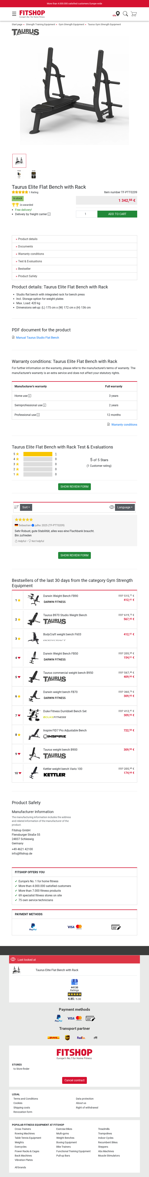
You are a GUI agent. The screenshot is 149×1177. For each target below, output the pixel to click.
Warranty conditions (31, 254)
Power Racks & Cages (27, 1151)
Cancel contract (74, 1080)
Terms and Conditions (25, 1098)
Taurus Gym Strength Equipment (104, 24)
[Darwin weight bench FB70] (34, 695)
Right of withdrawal (87, 1107)
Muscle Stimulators (109, 1155)
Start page (17, 24)
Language (123, 507)
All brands (20, 1167)
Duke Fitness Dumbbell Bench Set (64, 711)
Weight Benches (65, 1137)
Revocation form (22, 1112)
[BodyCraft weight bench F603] (34, 638)
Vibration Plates (24, 1160)
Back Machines (23, 1155)
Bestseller (24, 268)
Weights (19, 1142)
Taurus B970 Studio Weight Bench (65, 615)
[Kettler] (54, 775)
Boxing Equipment (66, 1142)
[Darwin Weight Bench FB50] (34, 657)
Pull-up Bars (63, 1155)
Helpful (21, 541)
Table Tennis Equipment (28, 1137)
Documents (25, 246)
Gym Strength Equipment (71, 24)
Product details (27, 239)
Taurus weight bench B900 (60, 749)
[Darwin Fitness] (54, 602)
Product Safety (27, 276)
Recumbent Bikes (108, 1142)
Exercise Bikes (64, 1129)
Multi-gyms (62, 1133)
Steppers (103, 1146)
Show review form (74, 486)
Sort (25, 507)
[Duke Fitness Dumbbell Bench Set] (34, 715)
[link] (33, 927)
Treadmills (104, 1129)
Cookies (17, 1103)
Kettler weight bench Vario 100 (62, 769)
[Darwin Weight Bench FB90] (34, 599)
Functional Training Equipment (73, 1151)
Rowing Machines (25, 1133)
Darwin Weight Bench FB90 (60, 596)
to (21, 1068)
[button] (19, 161)
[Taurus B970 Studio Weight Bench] (34, 618)
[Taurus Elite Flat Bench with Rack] (22, 970)
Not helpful (37, 541)
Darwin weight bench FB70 (60, 692)
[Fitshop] (32, 14)
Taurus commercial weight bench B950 (68, 673)
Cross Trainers (23, 1129)
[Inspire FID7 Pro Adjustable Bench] (34, 734)
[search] (125, 14)
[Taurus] (25, 32)
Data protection (85, 1098)
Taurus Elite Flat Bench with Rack (57, 970)
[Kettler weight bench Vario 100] (34, 772)
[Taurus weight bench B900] (34, 753)
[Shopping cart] (135, 14)
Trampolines (105, 1133)
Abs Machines (106, 1151)
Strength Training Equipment (40, 24)
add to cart (117, 214)
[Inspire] (54, 737)
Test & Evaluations (30, 261)
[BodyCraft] (54, 641)
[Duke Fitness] (54, 717)
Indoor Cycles (105, 1137)
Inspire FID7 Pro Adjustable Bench (65, 730)
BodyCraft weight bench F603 (62, 634)
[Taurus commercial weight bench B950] (34, 676)
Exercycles (21, 1146)
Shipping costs (21, 1107)
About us (81, 1103)
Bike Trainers (63, 1146)
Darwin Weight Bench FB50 (60, 653)
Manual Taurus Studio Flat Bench (37, 337)
